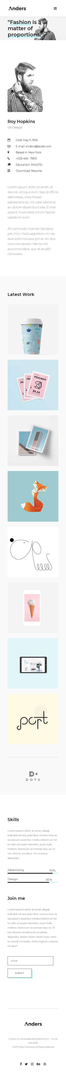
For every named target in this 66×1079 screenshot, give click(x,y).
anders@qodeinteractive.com (35, 1039)
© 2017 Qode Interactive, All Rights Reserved (33, 1047)
